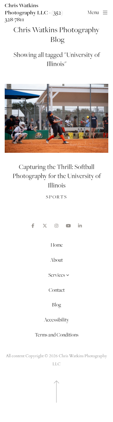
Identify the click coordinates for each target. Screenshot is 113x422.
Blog (56, 304)
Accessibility (56, 319)
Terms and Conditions (56, 334)
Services (56, 274)
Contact (57, 289)
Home (57, 244)
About (56, 259)
